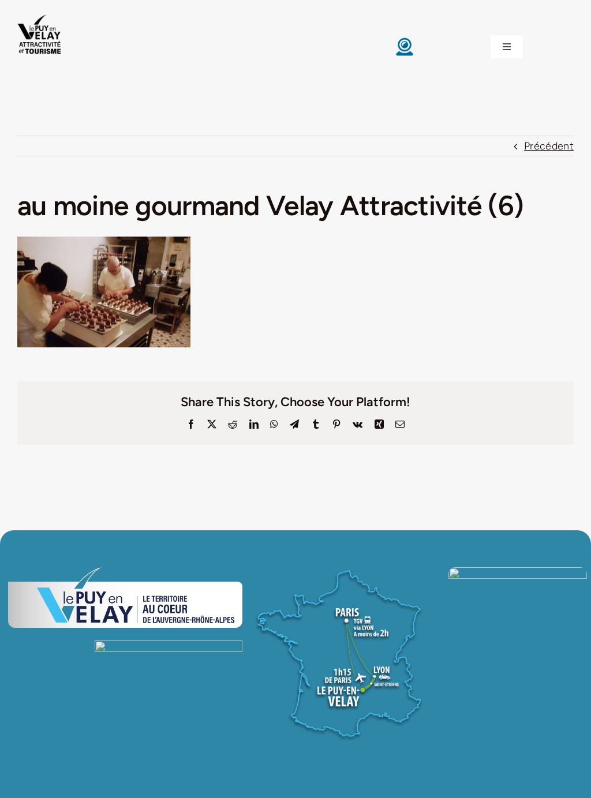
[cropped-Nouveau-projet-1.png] (39, 14)
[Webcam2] (404, 40)
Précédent (549, 146)
